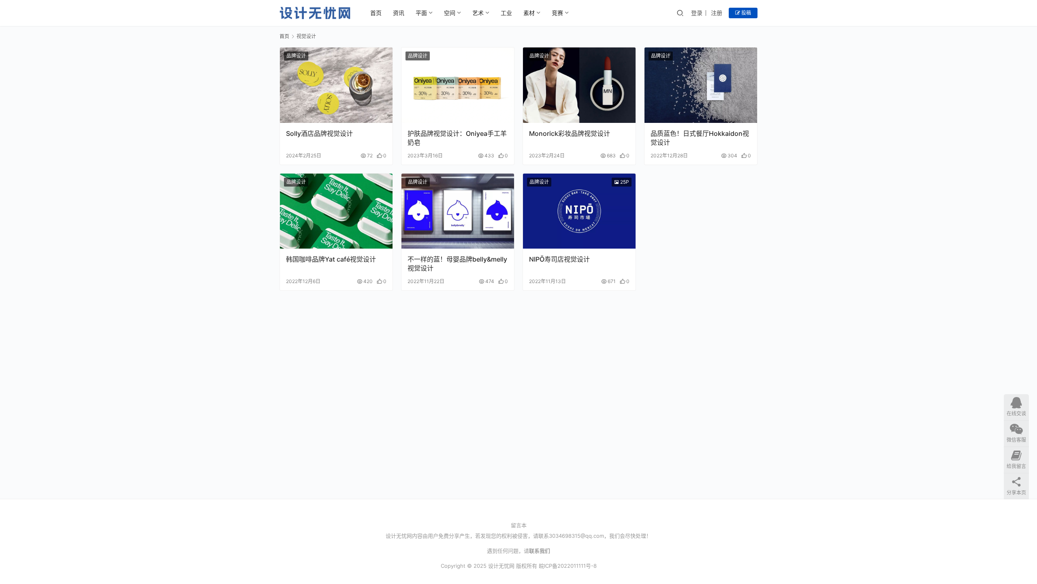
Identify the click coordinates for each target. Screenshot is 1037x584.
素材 (529, 12)
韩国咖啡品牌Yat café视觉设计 (331, 259)
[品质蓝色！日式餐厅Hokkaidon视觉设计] (700, 84)
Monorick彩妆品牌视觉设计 (569, 133)
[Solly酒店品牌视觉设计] (336, 84)
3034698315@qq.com (576, 535)
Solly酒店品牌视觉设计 (319, 133)
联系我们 (539, 551)
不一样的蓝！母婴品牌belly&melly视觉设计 (457, 263)
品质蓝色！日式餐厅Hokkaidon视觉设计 (700, 137)
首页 (376, 12)
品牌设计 (296, 56)
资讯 (398, 12)
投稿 (745, 13)
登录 (696, 12)
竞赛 (557, 12)
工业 (506, 12)
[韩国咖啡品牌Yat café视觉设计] (336, 211)
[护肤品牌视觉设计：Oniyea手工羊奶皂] (457, 84)
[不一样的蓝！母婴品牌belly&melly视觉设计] (457, 211)
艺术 (478, 12)
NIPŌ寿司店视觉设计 (559, 259)
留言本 (519, 525)
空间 (449, 12)
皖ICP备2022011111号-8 (568, 566)
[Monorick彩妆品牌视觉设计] (579, 84)
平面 (421, 12)
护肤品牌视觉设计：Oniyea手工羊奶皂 (457, 137)
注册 (716, 12)
